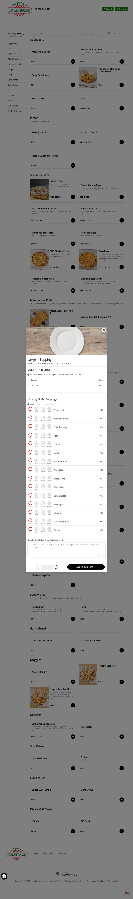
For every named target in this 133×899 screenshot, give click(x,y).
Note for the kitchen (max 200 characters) (45, 540)
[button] (4, 876)
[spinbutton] (47, 567)
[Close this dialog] (104, 330)
